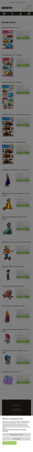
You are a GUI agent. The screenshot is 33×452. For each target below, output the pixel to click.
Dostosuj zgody (16, 438)
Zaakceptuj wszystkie (9, 443)
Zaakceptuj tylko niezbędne (16, 434)
